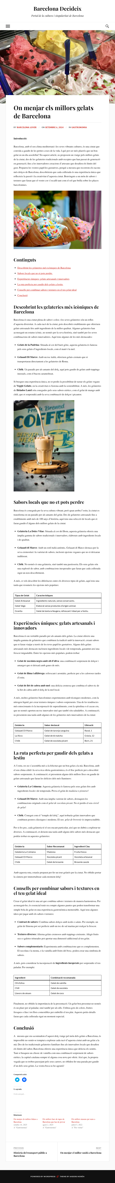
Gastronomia (79, 127)
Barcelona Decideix (57, 8)
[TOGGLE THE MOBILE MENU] (8, 26)
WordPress (49, 1176)
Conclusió (22, 295)
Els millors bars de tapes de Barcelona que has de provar (54, 1120)
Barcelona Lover (27, 127)
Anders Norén (77, 1176)
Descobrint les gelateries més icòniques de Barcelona (44, 267)
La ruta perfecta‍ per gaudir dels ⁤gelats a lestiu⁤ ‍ (40, 284)
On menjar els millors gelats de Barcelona (53, 111)
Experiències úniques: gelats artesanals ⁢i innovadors (43, 278)
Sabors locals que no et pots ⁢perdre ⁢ (35, 273)
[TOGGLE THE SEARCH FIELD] (107, 26)
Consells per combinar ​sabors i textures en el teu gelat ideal (47, 289)
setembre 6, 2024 (54, 127)
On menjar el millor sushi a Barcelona (80, 1152)
